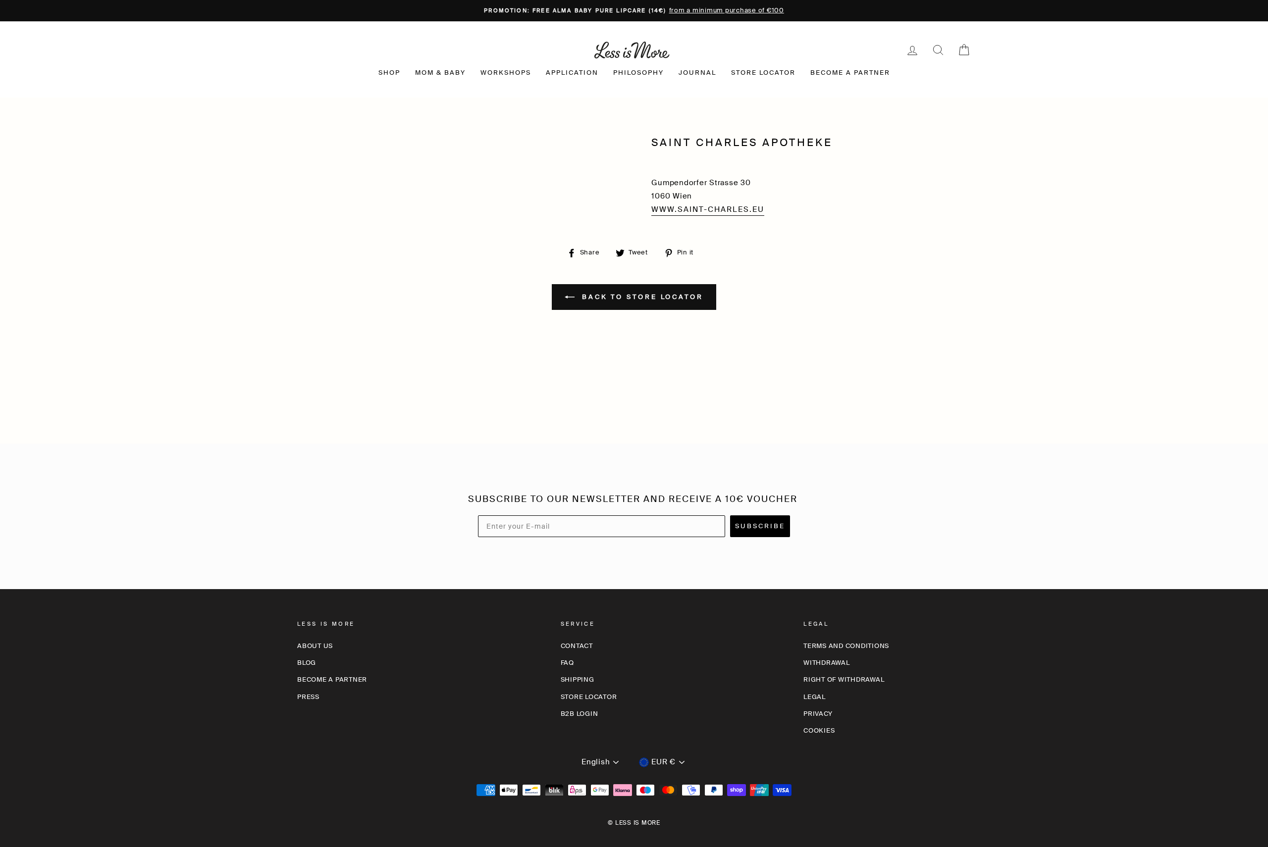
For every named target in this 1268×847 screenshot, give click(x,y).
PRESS (308, 697)
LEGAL (814, 697)
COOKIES (819, 730)
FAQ (567, 662)
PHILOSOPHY (638, 72)
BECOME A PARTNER (850, 72)
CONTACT (577, 646)
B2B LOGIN (579, 713)
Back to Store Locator (641, 296)
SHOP (389, 72)
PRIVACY (817, 713)
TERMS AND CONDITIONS (846, 646)
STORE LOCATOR (763, 72)
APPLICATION (572, 72)
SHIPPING (577, 679)
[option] (634, 10)
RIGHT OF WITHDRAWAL (843, 679)
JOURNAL (697, 72)
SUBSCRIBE (760, 526)
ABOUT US (315, 646)
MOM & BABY (440, 72)
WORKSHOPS (505, 72)
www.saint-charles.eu (707, 209)
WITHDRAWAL (826, 662)
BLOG (306, 662)
